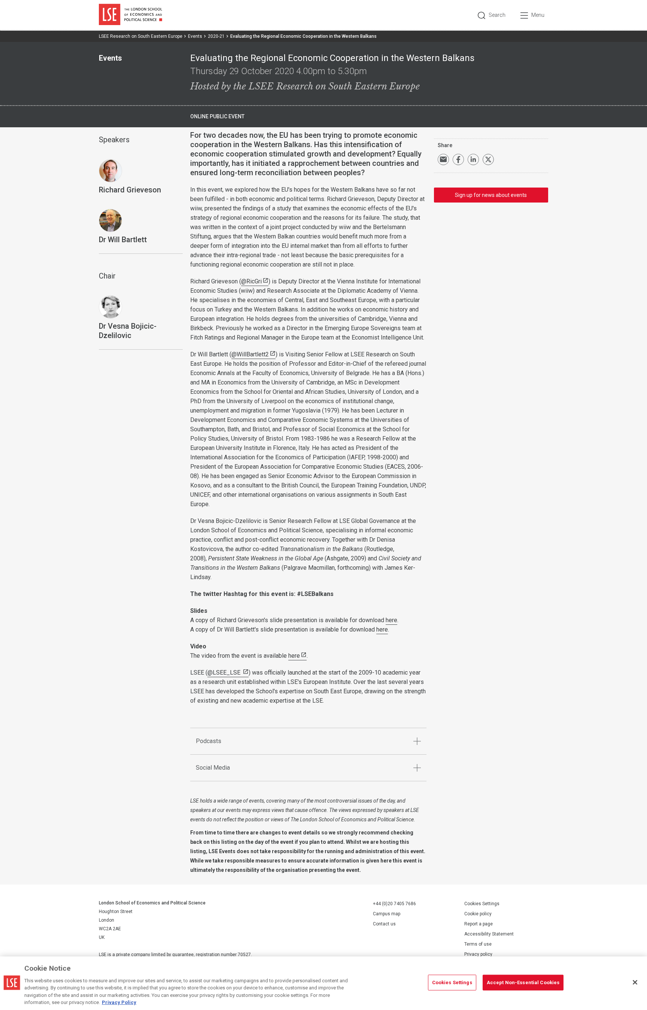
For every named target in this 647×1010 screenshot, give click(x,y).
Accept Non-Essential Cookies (523, 982)
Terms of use (478, 944)
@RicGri (251, 281)
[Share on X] (488, 159)
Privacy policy (478, 954)
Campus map (386, 913)
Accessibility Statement (489, 934)
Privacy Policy (119, 1002)
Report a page (478, 924)
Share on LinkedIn (473, 159)
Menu (537, 15)
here (391, 620)
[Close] (635, 982)
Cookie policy (478, 913)
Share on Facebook (458, 159)
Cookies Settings (481, 903)
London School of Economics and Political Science (130, 15)
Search (497, 15)
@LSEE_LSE (224, 672)
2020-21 (216, 36)
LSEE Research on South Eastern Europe (140, 36)
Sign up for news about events (491, 195)
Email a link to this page (443, 159)
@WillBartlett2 (250, 354)
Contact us (384, 924)
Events (195, 36)
